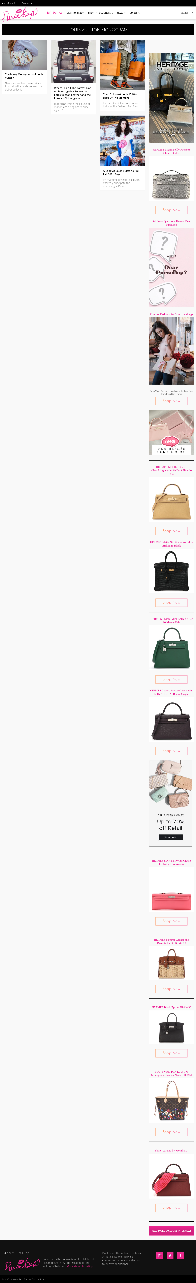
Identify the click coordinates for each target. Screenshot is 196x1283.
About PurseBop (9, 3)
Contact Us (27, 3)
